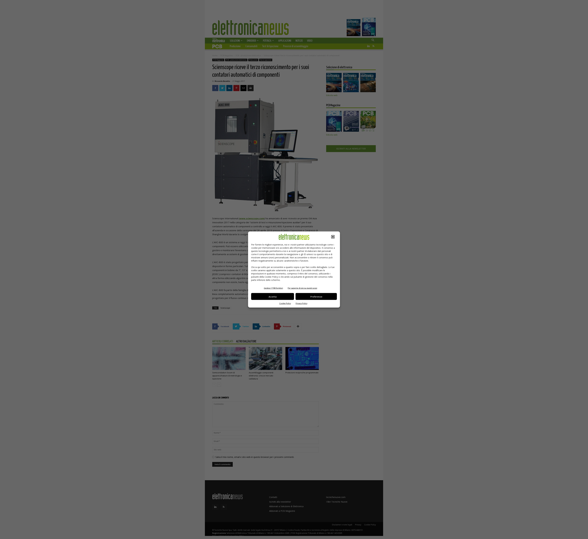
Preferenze (316, 296)
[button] (332, 236)
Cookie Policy (285, 303)
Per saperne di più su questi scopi (302, 288)
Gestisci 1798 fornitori (273, 288)
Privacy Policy (301, 303)
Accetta (273, 296)
